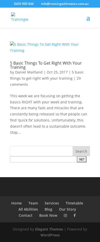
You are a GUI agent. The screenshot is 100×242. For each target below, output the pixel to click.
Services (52, 203)
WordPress (50, 235)
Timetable (74, 203)
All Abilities (28, 209)
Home (16, 203)
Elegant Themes (49, 229)
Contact (26, 215)
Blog (48, 209)
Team (33, 203)
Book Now (48, 215)
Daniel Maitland (29, 72)
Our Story (67, 209)
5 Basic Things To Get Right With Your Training (46, 65)
